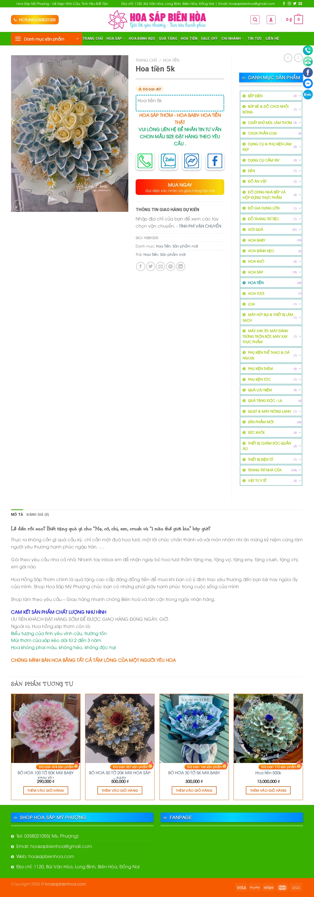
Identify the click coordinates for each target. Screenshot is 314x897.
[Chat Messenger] (308, 83)
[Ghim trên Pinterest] (170, 266)
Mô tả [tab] (17, 515)
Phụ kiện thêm (260, 368)
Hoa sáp (114, 39)
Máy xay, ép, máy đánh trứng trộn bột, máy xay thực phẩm (265, 336)
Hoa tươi (256, 293)
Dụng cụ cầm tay (263, 160)
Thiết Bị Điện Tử (260, 459)
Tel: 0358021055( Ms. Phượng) (47, 835)
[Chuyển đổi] (299, 95)
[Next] (302, 748)
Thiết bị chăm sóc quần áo (267, 446)
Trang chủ (92, 39)
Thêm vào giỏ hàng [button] (45, 790)
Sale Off (209, 39)
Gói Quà (255, 229)
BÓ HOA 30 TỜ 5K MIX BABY (194, 772)
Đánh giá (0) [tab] (37, 515)
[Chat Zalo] (308, 94)
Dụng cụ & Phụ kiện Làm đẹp (267, 146)
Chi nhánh (231, 39)
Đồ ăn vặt (257, 181)
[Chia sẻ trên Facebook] (140, 266)
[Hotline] (308, 50)
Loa (251, 303)
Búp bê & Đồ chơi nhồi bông (265, 109)
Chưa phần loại (262, 133)
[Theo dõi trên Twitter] (295, 4)
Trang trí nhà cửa (265, 469)
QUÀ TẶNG (168, 39)
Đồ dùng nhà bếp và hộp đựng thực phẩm (264, 195)
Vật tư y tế (257, 480)
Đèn (251, 170)
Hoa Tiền (189, 39)
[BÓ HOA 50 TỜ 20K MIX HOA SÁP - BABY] (119, 728)
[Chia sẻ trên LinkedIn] (180, 266)
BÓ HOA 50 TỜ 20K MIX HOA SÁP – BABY (120, 774)
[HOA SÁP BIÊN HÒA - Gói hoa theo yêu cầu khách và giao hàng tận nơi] (157, 19)
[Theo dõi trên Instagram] (289, 4)
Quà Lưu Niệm (260, 389)
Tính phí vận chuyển (200, 226)
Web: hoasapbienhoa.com (45, 856)
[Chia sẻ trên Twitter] (150, 266)
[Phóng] (18, 205)
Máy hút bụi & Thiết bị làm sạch (268, 317)
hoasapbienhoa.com (65, 883)
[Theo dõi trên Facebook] (284, 4)
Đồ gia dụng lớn (263, 207)
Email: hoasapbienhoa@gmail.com (54, 846)
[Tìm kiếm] (255, 19)
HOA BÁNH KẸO (142, 39)
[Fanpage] (308, 72)
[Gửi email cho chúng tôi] (300, 4)
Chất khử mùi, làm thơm (270, 122)
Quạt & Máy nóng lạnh (269, 411)
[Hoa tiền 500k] (268, 728)
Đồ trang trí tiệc (263, 218)
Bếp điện (255, 95)
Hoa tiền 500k (268, 772)
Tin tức (255, 39)
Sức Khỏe (256, 432)
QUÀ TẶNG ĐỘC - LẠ (265, 400)
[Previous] (11, 748)
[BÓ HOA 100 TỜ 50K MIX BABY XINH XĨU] (45, 728)
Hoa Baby (256, 240)
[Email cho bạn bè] (160, 266)
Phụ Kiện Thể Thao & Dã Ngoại (266, 355)
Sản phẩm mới (185, 246)
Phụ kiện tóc (259, 379)
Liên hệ (272, 39)
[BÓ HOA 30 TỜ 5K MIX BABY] (194, 728)
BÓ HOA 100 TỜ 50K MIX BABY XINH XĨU (46, 774)
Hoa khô (256, 261)
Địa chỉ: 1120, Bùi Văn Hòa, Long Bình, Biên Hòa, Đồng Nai (78, 866)
